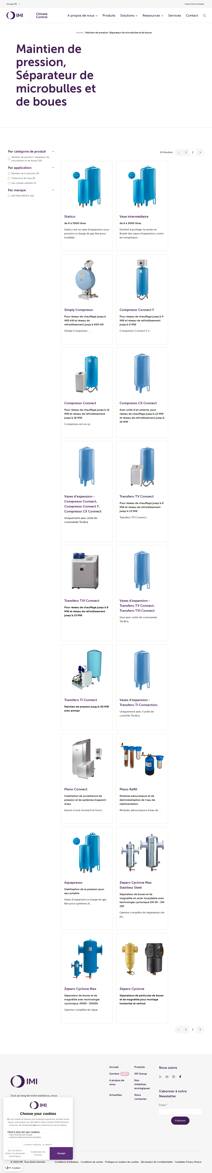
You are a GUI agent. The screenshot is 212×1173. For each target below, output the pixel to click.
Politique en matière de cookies (122, 1162)
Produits (109, 15)
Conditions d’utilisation (67, 1162)
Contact (192, 15)
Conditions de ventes (92, 1162)
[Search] (204, 15)
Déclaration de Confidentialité (157, 1162)
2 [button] (192, 152)
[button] (179, 152)
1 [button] (186, 152)
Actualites (115, 1094)
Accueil (114, 1067)
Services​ (174, 15)
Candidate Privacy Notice (188, 1162)
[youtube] (167, 1076)
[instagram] (173, 1076)
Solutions (127, 15)
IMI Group (140, 1073)
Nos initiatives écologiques (142, 1084)
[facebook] (180, 1076)
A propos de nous (81, 15)
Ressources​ (151, 15)
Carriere (114, 1073)
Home (79, 32)
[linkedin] (160, 1076)
